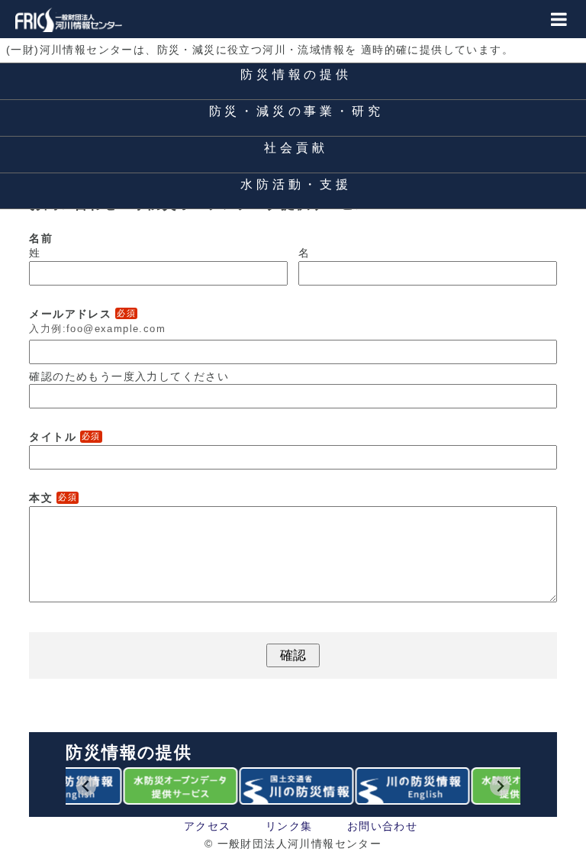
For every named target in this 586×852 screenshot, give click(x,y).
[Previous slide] (86, 786)
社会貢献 (295, 147)
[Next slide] (500, 786)
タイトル (64, 437)
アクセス (207, 826)
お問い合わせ (382, 826)
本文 (53, 498)
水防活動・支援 (296, 184)
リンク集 (289, 826)
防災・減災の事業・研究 (296, 111)
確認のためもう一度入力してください (129, 376)
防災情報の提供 (296, 74)
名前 (41, 238)
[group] (177, 786)
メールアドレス (82, 314)
